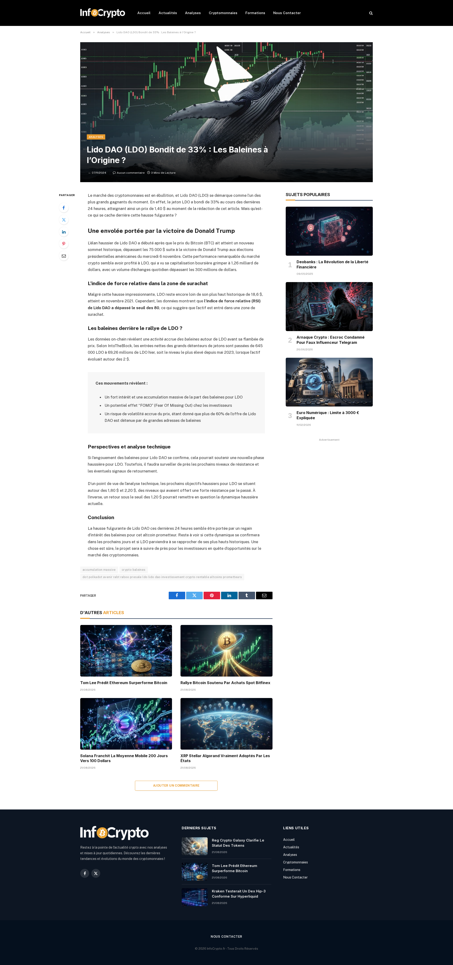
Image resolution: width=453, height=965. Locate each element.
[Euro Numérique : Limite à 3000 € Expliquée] (329, 382)
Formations (255, 13)
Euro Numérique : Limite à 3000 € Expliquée (328, 415)
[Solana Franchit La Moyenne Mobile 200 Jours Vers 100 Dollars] (126, 724)
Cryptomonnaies (223, 13)
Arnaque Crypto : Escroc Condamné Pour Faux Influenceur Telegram (331, 340)
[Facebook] (63, 207)
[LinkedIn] (63, 231)
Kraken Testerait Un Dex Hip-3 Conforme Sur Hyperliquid (239, 893)
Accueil (144, 13)
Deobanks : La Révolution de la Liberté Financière (332, 264)
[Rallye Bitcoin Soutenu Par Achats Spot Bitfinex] (226, 651)
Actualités (168, 13)
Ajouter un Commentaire (176, 785)
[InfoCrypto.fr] (102, 13)
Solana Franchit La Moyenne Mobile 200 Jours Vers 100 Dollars (124, 758)
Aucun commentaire (131, 172)
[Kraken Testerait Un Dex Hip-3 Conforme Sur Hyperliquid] (195, 897)
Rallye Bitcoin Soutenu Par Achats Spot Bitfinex (225, 682)
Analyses (193, 13)
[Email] (63, 255)
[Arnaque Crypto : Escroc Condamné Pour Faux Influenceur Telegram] (329, 306)
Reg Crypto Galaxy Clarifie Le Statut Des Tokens (238, 842)
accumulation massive (99, 569)
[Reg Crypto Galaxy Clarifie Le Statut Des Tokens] (195, 846)
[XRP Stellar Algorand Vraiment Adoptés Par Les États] (226, 724)
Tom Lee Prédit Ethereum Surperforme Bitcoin (123, 682)
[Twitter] (63, 219)
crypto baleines (134, 569)
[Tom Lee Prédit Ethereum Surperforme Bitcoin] (126, 651)
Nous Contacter (287, 13)
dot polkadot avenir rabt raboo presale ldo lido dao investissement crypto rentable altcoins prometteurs (162, 577)
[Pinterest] (63, 243)
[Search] (370, 13)
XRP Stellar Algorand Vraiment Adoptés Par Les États (225, 758)
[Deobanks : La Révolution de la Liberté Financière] (329, 231)
